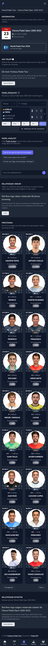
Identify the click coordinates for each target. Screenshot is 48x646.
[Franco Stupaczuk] (12, 283)
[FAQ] (13, 59)
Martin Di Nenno (36, 300)
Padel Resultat (9, 93)
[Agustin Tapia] (12, 244)
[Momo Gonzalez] (36, 558)
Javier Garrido (36, 457)
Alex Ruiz (12, 496)
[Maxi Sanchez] (12, 518)
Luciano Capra (36, 496)
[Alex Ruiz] (12, 479)
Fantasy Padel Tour (14, 636)
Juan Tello (12, 457)
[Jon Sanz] (12, 362)
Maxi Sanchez (12, 535)
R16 (15, 124)
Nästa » (41, 587)
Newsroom (8, 624)
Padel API (34, 636)
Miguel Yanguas (12, 417)
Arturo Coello (35, 261)
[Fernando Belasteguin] (36, 518)
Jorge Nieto (35, 378)
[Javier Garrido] (36, 440)
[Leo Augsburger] (12, 558)
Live (5, 213)
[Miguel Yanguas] (12, 401)
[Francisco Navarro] (36, 322)
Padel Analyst (11, 141)
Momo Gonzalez (36, 574)
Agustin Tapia (12, 261)
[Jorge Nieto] (36, 362)
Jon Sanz (12, 378)
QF (24, 124)
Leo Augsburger (12, 574)
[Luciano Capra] (36, 479)
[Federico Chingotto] (12, 322)
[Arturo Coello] (36, 244)
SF (33, 124)
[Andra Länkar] (45, 3)
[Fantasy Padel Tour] (3, 3)
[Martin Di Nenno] (36, 283)
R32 (5, 124)
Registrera (8, 83)
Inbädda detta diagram (34, 129)
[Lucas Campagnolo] (36, 401)
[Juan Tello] (12, 440)
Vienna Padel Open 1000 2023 (26, 30)
